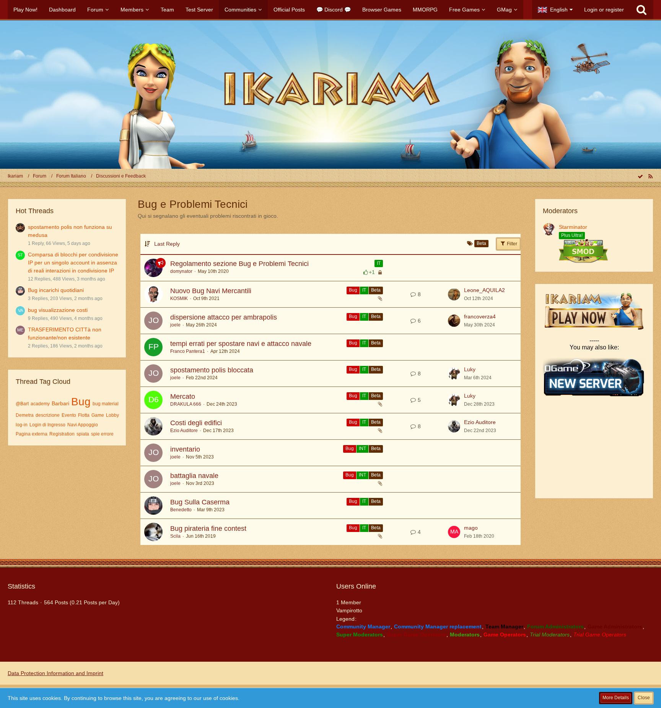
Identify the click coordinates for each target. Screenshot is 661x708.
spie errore (102, 434)
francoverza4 (480, 316)
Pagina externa (31, 434)
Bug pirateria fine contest (208, 528)
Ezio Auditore (184, 430)
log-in (22, 424)
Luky (469, 369)
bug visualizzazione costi (58, 310)
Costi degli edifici (196, 423)
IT (379, 263)
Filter (511, 243)
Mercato (182, 396)
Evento (69, 415)
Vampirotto (349, 610)
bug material (106, 403)
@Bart (22, 403)
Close (644, 697)
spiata (83, 434)
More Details (615, 697)
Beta (376, 290)
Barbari (60, 403)
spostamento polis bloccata (211, 370)
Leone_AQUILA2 (484, 290)
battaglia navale (194, 476)
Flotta (84, 415)
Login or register (604, 10)
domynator (181, 271)
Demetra (25, 415)
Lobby (112, 415)
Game (97, 415)
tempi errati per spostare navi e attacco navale (240, 343)
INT (362, 448)
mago (471, 528)
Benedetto (181, 509)
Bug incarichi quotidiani (56, 290)
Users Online (356, 586)
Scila (175, 536)
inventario (185, 449)
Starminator (573, 227)
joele (175, 325)
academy (40, 403)
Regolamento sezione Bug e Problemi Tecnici (239, 264)
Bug (81, 402)
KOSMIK (179, 298)
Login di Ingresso (47, 424)
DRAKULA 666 (185, 404)
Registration (62, 434)
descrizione (48, 415)
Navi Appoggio (82, 424)
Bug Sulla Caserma (200, 502)
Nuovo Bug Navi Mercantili (210, 291)
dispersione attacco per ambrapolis (223, 317)
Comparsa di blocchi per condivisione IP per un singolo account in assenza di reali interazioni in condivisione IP (73, 262)
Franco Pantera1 (187, 351)
